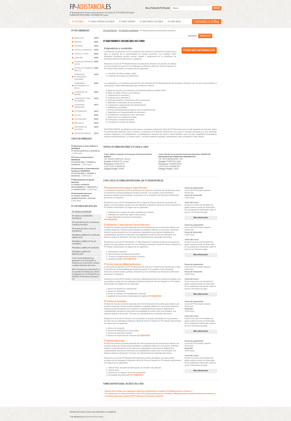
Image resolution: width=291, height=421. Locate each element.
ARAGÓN (78, 42)
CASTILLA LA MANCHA (83, 50)
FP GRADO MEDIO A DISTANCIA (151, 21)
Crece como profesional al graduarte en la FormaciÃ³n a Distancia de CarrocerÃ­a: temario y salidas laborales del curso (85, 261)
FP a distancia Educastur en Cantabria (157, 393)
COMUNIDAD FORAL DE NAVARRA (82, 99)
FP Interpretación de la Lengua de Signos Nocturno (125, 188)
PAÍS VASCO (79, 123)
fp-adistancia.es (78, 417)
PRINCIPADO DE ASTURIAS (80, 128)
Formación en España (154, 396)
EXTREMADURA (80, 111)
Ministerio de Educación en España (151, 391)
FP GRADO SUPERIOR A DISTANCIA (101, 21)
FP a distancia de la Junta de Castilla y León (122, 393)
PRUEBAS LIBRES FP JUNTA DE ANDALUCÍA (86, 236)
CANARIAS (78, 46)
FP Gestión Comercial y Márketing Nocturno (122, 264)
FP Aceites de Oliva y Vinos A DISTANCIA (84, 230)
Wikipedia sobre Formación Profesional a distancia (194, 393)
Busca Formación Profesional (158, 8)
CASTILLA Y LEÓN (81, 54)
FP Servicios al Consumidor (115, 301)
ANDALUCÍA (79, 38)
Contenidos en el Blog (206, 22)
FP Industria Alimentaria (114, 341)
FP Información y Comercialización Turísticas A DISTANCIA (85, 170)
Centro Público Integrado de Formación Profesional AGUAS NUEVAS (128, 155)
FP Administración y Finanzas (179, 391)
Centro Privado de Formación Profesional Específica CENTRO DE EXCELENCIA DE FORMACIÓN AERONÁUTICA (185, 155)
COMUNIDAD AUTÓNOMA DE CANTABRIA (80, 76)
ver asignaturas (110, 219)
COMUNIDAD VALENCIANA (79, 106)
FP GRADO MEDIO (174, 21)
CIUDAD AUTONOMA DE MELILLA (83, 69)
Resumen (192, 36)
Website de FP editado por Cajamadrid (120, 391)
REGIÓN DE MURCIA (82, 133)
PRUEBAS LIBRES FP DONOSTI (85, 248)
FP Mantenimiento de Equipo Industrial (82, 181)
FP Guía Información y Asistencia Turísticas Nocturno (85, 223)
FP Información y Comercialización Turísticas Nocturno (127, 225)
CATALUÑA (78, 58)
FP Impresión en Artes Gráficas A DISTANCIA (84, 147)
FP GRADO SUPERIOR (127, 21)
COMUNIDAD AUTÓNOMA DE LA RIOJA (81, 85)
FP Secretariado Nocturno (81, 193)
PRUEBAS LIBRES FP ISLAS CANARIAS (84, 242)
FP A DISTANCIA (78, 21)
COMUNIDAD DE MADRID (80, 93)
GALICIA (77, 115)
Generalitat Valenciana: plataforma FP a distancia (124, 396)
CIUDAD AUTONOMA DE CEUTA (83, 63)
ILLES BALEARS (80, 119)
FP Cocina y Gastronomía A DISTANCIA (82, 158)
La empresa (111, 412)
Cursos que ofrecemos (95, 412)
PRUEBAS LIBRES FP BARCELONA (81, 253)
